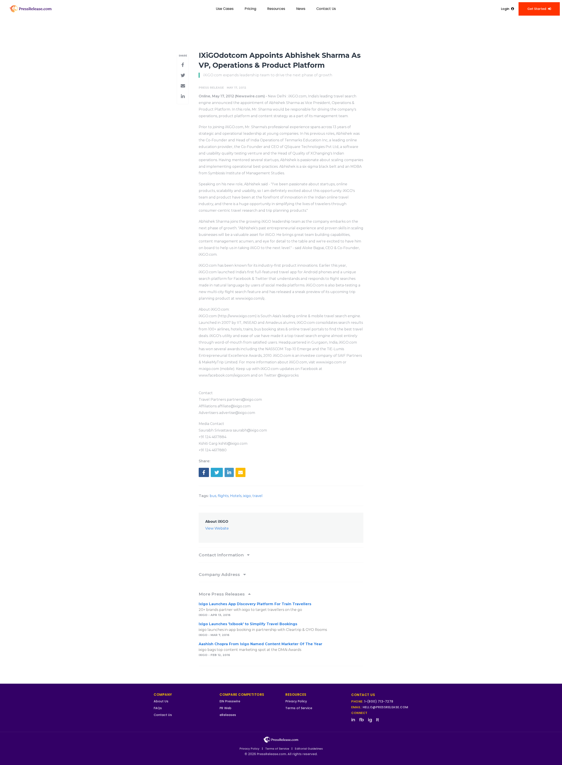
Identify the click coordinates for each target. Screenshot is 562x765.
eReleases (228, 715)
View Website (217, 528)
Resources (276, 8)
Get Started (536, 9)
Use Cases (225, 8)
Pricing (250, 8)
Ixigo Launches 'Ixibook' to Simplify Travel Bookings (248, 624)
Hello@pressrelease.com (385, 707)
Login (505, 9)
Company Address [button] (220, 574)
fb (361, 720)
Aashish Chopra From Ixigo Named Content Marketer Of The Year (260, 644)
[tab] (281, 554)
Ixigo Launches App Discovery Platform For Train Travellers (255, 604)
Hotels (235, 496)
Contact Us (326, 8)
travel (257, 496)
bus (213, 496)
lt (377, 720)
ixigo (247, 496)
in (353, 720)
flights (223, 496)
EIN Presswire (230, 701)
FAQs (158, 708)
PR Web (225, 708)
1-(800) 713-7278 (378, 701)
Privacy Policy (296, 701)
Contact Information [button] (222, 554)
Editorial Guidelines (309, 749)
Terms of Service (298, 708)
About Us (161, 701)
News (300, 8)
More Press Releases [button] (222, 594)
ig (370, 720)
